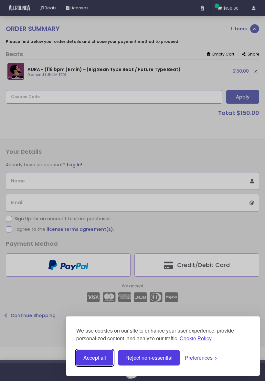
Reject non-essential (149, 357)
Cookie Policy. (196, 338)
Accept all (94, 357)
